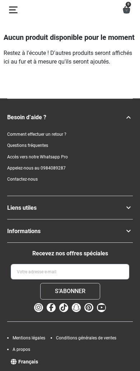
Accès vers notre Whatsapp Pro (37, 156)
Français (28, 362)
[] (128, 117)
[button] (126, 9)
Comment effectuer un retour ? (36, 134)
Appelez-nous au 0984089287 (36, 168)
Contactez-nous (22, 179)
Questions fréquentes (27, 145)
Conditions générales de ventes (86, 337)
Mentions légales (29, 337)
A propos (21, 349)
